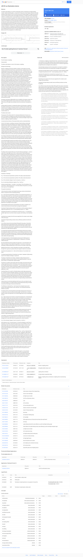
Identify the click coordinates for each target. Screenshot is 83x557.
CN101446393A (5, 440)
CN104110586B (5, 438)
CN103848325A (5, 371)
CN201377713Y (5, 405)
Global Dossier (57, 51)
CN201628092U (5, 419)
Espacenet (52, 51)
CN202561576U (5, 407)
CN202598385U (5, 426)
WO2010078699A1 (5, 435)
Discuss (61, 51)
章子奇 (49, 20)
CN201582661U (5, 417)
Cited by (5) (48, 48)
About (27, 555)
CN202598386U (5, 424)
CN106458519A (5, 376)
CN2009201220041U (6, 459)
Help (56, 555)
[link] (5, 498)
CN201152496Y (5, 421)
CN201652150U (5, 414)
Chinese (52, 18)
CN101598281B (5, 412)
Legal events (53, 48)
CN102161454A (5, 365)
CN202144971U (5, 433)
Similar (63, 15)
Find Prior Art (56, 15)
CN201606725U (5, 445)
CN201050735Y (5, 400)
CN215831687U (5, 447)
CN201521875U (5, 431)
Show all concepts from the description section (11, 547)
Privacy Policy (51, 555)
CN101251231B (5, 393)
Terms (46, 555)
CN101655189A (5, 391)
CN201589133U (5, 398)
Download (61, 493)
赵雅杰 (52, 20)
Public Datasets (40, 555)
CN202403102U (5, 442)
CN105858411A (5, 374)
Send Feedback (33, 555)
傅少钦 (55, 20)
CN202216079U (5, 410)
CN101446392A (5, 395)
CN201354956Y (5, 428)
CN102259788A (5, 368)
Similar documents (59, 48)
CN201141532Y (5, 402)
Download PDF (49, 15)
